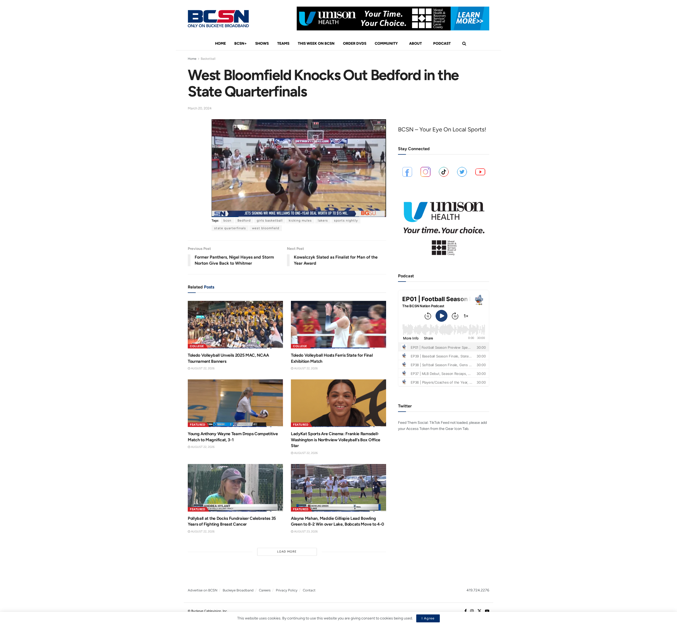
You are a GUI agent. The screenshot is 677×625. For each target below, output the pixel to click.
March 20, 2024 (200, 108)
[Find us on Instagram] (472, 611)
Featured (197, 424)
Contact (309, 590)
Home (220, 43)
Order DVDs (354, 43)
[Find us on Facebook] (465, 611)
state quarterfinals (230, 228)
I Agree (428, 618)
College (197, 346)
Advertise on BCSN (202, 590)
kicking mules (300, 220)
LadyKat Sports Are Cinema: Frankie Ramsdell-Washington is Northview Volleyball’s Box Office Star (335, 439)
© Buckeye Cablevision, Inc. (208, 611)
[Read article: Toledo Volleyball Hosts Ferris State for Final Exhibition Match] (338, 324)
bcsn (227, 220)
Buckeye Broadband (238, 590)
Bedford (244, 220)
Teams (283, 43)
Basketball (208, 59)
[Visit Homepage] (218, 18)
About (415, 43)
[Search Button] (464, 43)
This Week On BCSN (316, 43)
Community (386, 43)
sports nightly (346, 220)
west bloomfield (265, 228)
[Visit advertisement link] (393, 18)
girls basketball (270, 220)
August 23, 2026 (305, 531)
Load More (287, 551)
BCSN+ (240, 43)
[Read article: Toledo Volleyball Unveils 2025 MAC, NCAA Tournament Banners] (235, 324)
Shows (262, 43)
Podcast (442, 43)
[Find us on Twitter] (479, 611)
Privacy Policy (287, 590)
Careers (265, 590)
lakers (323, 220)
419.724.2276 (477, 590)
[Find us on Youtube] (487, 611)
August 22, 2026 (202, 368)
